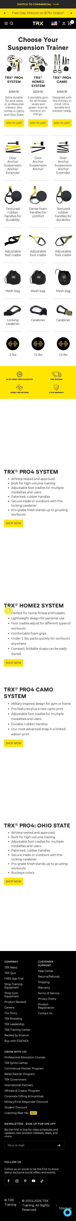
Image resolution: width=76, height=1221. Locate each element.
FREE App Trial (13, 978)
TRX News (10, 967)
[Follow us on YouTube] (33, 1181)
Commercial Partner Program (24, 1068)
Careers (9, 1007)
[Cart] (70, 23)
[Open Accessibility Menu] (8, 610)
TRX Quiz (10, 973)
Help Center (45, 971)
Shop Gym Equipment (11, 994)
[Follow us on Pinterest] (25, 1181)
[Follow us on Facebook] (8, 1181)
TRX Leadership (14, 1024)
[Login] (63, 23)
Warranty (44, 987)
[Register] (59, 1145)
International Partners (18, 1085)
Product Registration (46, 1006)
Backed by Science (16, 1035)
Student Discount (15, 1107)
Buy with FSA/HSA (16, 1041)
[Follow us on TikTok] (42, 1181)
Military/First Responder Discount (26, 1102)
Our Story (10, 1013)
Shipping (44, 982)
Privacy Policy (47, 998)
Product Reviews (15, 1002)
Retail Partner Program (19, 1074)
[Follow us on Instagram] (17, 1181)
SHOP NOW (13, 523)
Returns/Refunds (49, 976)
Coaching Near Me (20, 1113)
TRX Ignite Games (15, 1063)
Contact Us (45, 1013)
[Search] (11, 23)
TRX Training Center (17, 1029)
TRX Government (15, 1079)
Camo (20, 111)
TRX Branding (13, 1018)
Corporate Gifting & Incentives (24, 1096)
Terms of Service (48, 993)
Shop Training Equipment (13, 986)
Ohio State (16, 114)
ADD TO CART (14, 123)
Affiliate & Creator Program (22, 1090)
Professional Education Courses (24, 1057)
